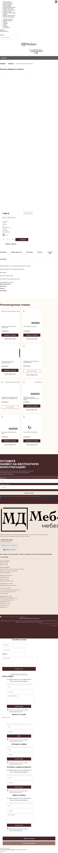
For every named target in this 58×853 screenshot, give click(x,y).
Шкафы (5, 14)
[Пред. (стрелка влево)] (0, 852)
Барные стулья (4, 564)
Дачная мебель (7, 6)
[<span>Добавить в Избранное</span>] (10, 318)
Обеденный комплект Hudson (8, 585)
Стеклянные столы (5, 603)
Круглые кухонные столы (7, 581)
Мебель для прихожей (9, 12)
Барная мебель (7, 4)
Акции (4, 24)
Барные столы (4, 563)
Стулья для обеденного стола (8, 591)
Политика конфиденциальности (48, 623)
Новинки (5, 23)
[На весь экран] (3, 851)
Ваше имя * (3, 478)
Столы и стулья (7, 11)
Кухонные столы (4, 577)
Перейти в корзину (29, 838)
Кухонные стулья (4, 579)
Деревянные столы (5, 601)
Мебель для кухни (8, 8)
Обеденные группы (6, 583)
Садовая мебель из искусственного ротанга (12, 569)
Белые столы (3, 607)
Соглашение (54, 625)
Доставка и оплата (8, 19)
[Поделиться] (2, 851)
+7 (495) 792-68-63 (36, 50)
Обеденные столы (8, 3)
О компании (6, 27)
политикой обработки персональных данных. (19, 674)
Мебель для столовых (9, 10)
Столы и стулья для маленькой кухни (10, 590)
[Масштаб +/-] (5, 851)
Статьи (32, 554)
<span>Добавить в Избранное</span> (18, 311)
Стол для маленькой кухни (7, 600)
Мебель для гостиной (9, 15)
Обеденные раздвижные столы (8, 598)
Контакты (5, 26)
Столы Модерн (4, 593)
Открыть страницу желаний (7, 849)
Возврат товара (7, 20)
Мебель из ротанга (5, 572)
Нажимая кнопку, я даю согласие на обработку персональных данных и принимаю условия (27, 496)
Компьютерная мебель (9, 7)
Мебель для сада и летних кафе (8, 571)
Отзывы (5, 22)
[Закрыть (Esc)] (0, 851)
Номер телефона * (5, 484)
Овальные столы (4, 605)
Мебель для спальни (8, 16)
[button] (10, 335)
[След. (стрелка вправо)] (2, 852)
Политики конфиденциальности (46, 496)
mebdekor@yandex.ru (36, 51)
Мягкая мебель (7, 1)
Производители (46, 554)
